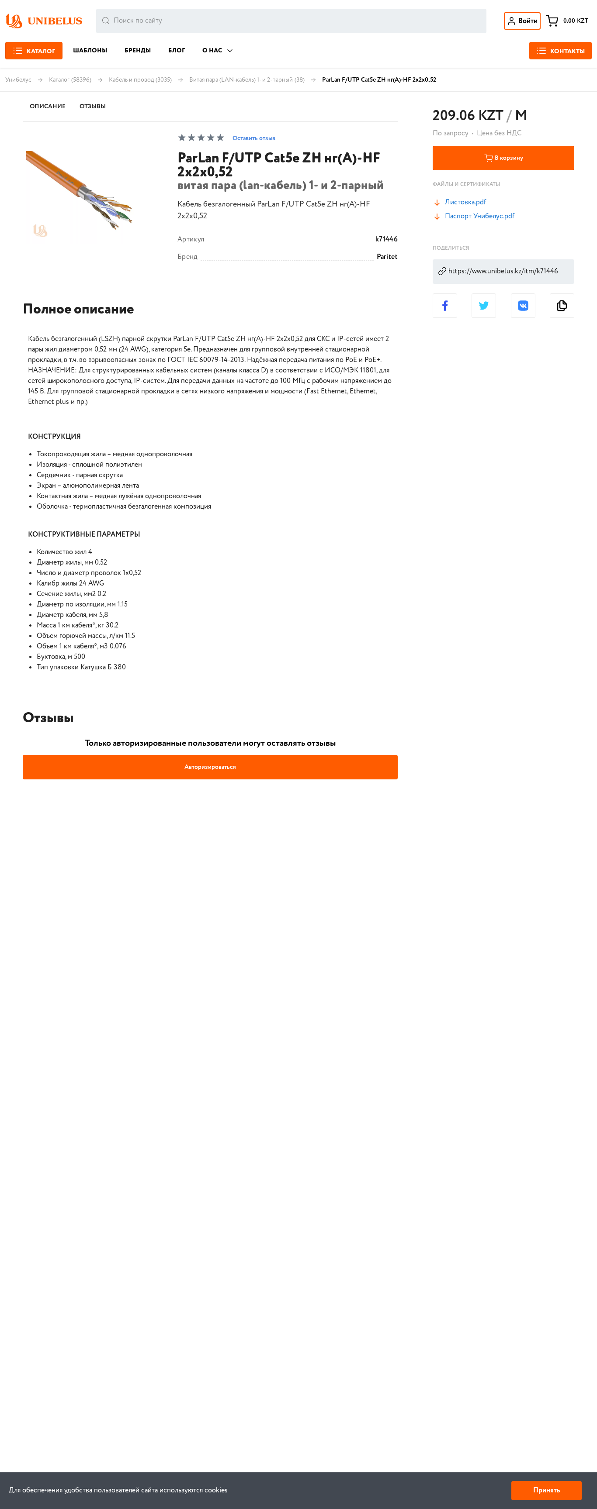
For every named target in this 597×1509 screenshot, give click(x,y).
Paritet (387, 257)
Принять (546, 1490)
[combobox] (291, 21)
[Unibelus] (43, 21)
